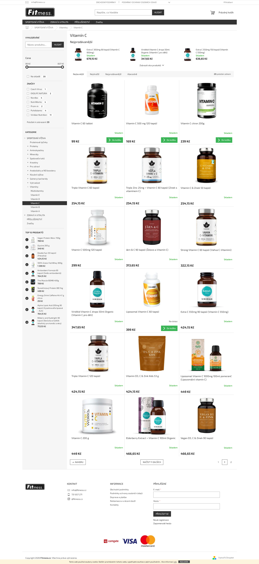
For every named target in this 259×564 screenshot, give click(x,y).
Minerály (34, 154)
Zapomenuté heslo (162, 523)
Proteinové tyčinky (38, 142)
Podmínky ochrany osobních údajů (139, 2)
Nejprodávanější (113, 74)
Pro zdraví (35, 166)
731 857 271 (77, 494)
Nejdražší (94, 74)
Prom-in (36, 106)
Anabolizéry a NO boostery (42, 170)
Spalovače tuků (37, 158)
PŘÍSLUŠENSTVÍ (34, 219)
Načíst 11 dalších (152, 462)
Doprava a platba (118, 497)
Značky (30, 223)
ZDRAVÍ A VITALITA (36, 215)
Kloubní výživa (36, 174)
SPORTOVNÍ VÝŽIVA (36, 138)
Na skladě (38, 76)
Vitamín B (35, 207)
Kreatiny (34, 162)
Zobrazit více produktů (150, 65)
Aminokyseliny (37, 150)
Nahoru (79, 462)
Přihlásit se (162, 514)
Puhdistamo (38, 110)
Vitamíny (34, 186)
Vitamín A (35, 211)
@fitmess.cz (77, 499)
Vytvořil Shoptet (226, 557)
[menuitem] (34, 22)
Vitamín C (35, 203)
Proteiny (34, 146)
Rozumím (184, 562)
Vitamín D (35, 199)
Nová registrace (161, 520)
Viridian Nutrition (41, 115)
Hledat (158, 12)
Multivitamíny (37, 191)
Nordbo (36, 97)
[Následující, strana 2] (224, 462)
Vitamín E (35, 195)
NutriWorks (38, 102)
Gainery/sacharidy (39, 178)
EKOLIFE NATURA (41, 93)
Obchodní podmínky (106, 2)
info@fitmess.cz (79, 490)
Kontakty (114, 504)
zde (175, 562)
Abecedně (132, 74)
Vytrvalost (35, 182)
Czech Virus (38, 89)
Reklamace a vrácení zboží (122, 501)
